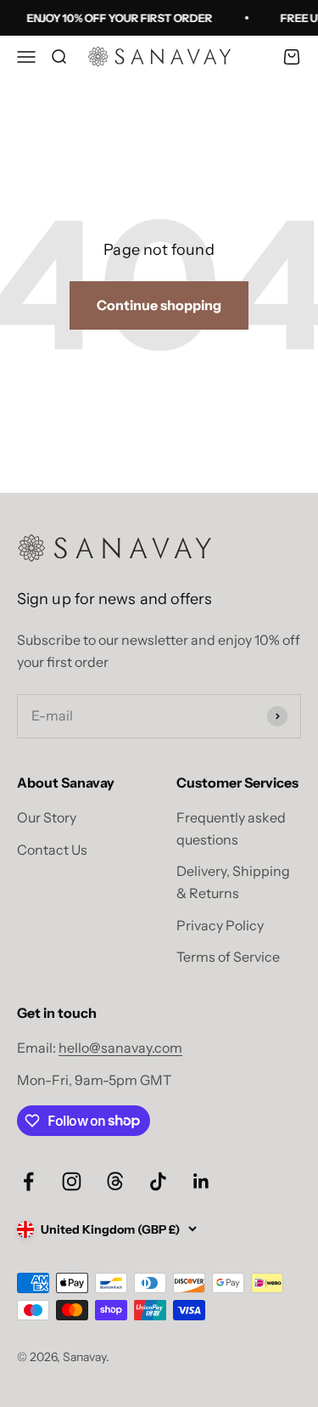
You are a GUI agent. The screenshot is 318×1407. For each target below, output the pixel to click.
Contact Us (52, 849)
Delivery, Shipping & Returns (233, 881)
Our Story (46, 817)
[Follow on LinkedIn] (201, 1181)
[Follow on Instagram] (71, 1181)
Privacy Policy (220, 925)
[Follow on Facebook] (28, 1181)
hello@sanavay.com (120, 1047)
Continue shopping (159, 305)
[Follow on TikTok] (158, 1181)
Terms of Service (228, 956)
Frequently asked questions (231, 828)
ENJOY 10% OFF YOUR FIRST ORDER (118, 18)
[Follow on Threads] (114, 1181)
